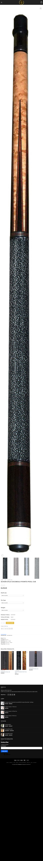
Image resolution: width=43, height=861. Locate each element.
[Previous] (3, 282)
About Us (28, 762)
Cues (5, 579)
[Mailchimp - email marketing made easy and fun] (7, 755)
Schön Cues (9, 579)
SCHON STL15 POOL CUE (33, 668)
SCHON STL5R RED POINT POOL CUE (21, 672)
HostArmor (28, 764)
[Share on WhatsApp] (2, 629)
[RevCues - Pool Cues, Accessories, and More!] (21, 2)
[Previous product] (4, 585)
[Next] (40, 282)
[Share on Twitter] (6, 629)
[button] (1, 2)
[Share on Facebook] (4, 629)
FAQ (31, 762)
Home (2, 579)
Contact (35, 762)
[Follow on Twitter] (14, 695)
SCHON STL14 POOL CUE (5, 671)
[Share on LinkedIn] (12, 629)
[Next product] (2, 585)
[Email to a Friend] (8, 629)
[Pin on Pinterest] (10, 629)
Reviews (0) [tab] (9, 635)
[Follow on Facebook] (8, 695)
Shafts (17, 762)
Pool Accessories (22, 762)
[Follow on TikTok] (12, 695)
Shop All (11, 762)
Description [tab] (3, 635)
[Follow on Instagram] (10, 695)
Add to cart (10, 622)
